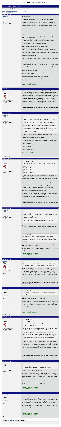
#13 (58, 113)
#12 (58, 88)
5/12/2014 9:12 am (6, 14)
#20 (58, 393)
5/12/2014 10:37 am (6, 113)
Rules (19, 6)
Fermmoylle (5, 16)
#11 (58, 14)
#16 (58, 259)
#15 (58, 208)
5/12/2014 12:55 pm (6, 361)
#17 (58, 288)
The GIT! (5, 90)
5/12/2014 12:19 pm (6, 259)
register (25, 8)
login (22, 8)
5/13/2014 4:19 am (6, 393)
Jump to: (5, 422)
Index (4, 6)
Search (9, 6)
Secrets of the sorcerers (11, 11)
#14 (58, 158)
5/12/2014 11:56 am (6, 158)
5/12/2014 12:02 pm (6, 208)
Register (14, 6)
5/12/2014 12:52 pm (6, 316)
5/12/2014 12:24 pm (6, 288)
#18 (58, 316)
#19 (58, 361)
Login (24, 6)
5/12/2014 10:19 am (6, 88)
